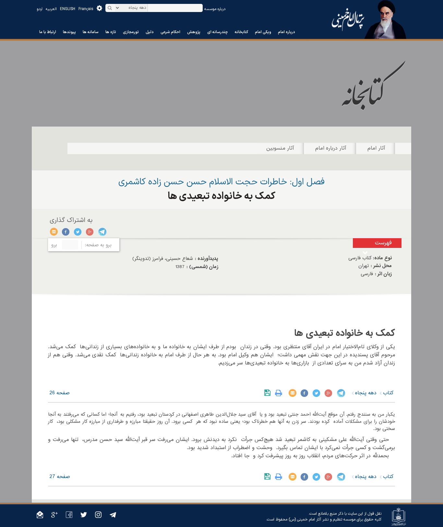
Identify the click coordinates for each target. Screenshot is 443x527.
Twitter (78, 232)
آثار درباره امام (330, 148)
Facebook (66, 232)
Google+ (90, 232)
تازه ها (110, 32)
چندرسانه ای (217, 32)
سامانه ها (91, 32)
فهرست (383, 243)
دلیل (150, 32)
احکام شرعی (170, 32)
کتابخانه (241, 32)
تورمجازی (131, 32)
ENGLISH (67, 9)
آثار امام (376, 148)
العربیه (51, 9)
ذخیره (268, 393)
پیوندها (69, 32)
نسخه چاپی (280, 393)
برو (54, 245)
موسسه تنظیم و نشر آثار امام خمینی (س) (322, 519)
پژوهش (193, 32)
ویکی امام (263, 32)
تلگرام (102, 232)
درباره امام (286, 32)
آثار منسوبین (280, 148)
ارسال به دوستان (54, 232)
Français (85, 9)
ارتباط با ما (47, 32)
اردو (39, 9)
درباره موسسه (214, 9)
